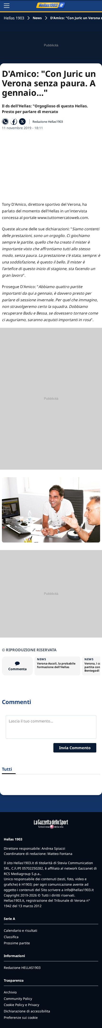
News (37, 18)
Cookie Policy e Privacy (21, 1004)
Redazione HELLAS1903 (22, 967)
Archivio (10, 992)
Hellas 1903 (14, 18)
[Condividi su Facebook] (13, 121)
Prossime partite (17, 943)
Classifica (11, 937)
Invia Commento (75, 747)
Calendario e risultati (20, 930)
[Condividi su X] (22, 121)
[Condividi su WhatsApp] (5, 121)
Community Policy (18, 998)
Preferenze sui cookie (21, 1017)
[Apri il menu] (6, 6)
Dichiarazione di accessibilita (27, 1011)
